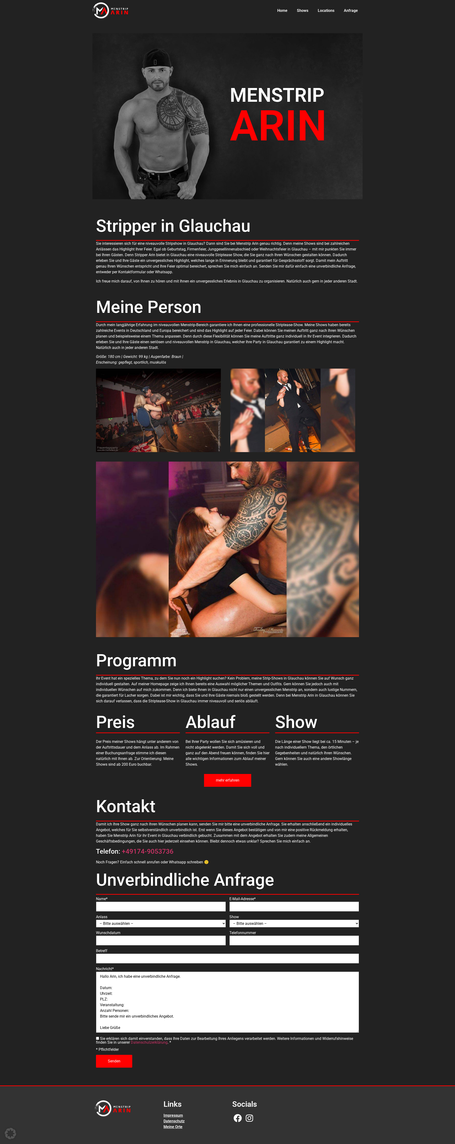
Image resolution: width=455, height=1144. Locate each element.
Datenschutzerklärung (149, 1042)
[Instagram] (249, 1118)
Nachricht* (105, 969)
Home (282, 10)
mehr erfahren (227, 780)
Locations (326, 10)
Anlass (101, 917)
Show (234, 917)
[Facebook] (237, 1118)
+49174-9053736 (147, 851)
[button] (10, 1133)
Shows (302, 10)
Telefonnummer (242, 933)
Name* (102, 899)
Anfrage (351, 10)
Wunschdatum (108, 933)
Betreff (101, 951)
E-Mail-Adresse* (242, 899)
